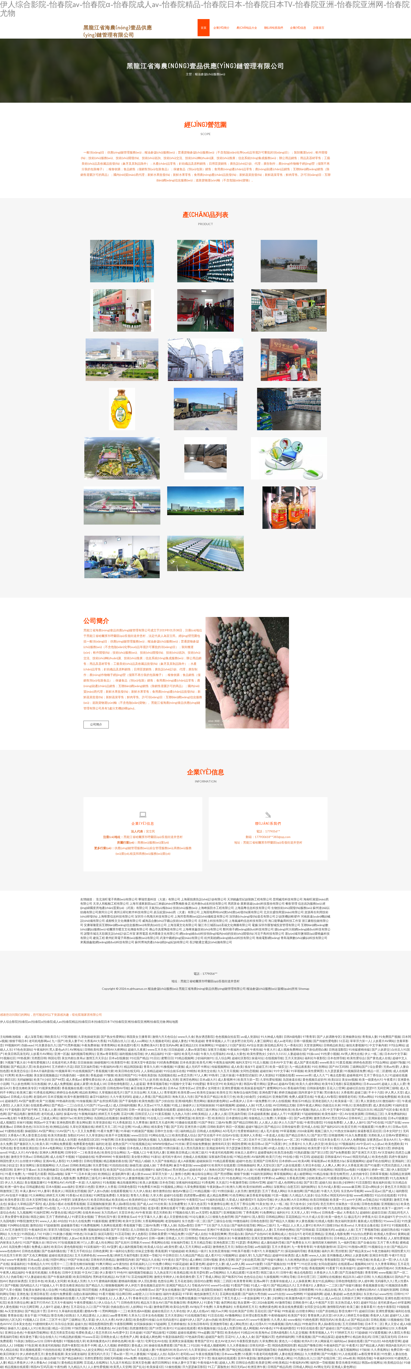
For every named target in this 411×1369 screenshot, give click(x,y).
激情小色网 (182, 1174)
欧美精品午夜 (233, 1084)
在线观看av (345, 1264)
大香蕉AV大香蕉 (95, 1041)
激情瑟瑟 (254, 1191)
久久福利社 (93, 1182)
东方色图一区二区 (194, 1221)
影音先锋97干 (348, 1311)
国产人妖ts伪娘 (98, 1191)
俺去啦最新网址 (127, 1182)
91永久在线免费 (79, 1221)
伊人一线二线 (374, 1054)
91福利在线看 (215, 1199)
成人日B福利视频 (124, 1105)
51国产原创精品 (326, 1311)
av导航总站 (370, 1199)
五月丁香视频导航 (367, 1229)
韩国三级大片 (269, 1272)
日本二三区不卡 (50, 1319)
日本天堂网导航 (36, 1199)
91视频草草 (63, 1071)
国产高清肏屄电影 (351, 1272)
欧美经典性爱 (186, 1277)
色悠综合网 (165, 1281)
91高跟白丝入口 (118, 1041)
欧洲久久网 (233, 1186)
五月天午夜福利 (61, 1302)
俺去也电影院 (303, 1272)
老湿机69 (39, 1096)
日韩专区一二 (74, 1152)
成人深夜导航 (34, 1036)
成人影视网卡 (227, 1079)
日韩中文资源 (71, 1272)
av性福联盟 (262, 1247)
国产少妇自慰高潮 (248, 1259)
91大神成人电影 (271, 1036)
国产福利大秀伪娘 (254, 1294)
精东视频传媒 (207, 1328)
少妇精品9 (264, 1096)
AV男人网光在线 (352, 1054)
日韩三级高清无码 (384, 1337)
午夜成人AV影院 (326, 1096)
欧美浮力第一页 (247, 1079)
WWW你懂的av (162, 1144)
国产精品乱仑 (33, 1358)
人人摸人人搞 (268, 1122)
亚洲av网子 (260, 1281)
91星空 (216, 1139)
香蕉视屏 (161, 1251)
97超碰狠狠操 (311, 1114)
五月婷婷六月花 (62, 1066)
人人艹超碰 (198, 1178)
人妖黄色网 (360, 1255)
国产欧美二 (181, 1345)
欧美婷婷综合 (138, 1199)
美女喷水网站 (140, 1156)
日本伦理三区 (306, 1277)
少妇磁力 (54, 1362)
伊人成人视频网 (112, 1079)
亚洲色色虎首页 (176, 1229)
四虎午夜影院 (71, 1345)
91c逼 (45, 1178)
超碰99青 (363, 1268)
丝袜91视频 (24, 1122)
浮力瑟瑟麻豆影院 (238, 1148)
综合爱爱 (375, 1066)
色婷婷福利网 (285, 1337)
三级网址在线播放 (329, 1277)
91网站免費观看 (60, 1144)
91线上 (176, 1105)
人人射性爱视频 (398, 1238)
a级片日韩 (363, 1277)
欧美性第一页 (201, 1118)
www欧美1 (327, 1062)
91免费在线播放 (186, 1298)
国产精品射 (311, 1191)
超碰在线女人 (186, 1109)
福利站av (340, 1341)
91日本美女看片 (328, 1139)
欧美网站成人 (278, 1234)
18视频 (18, 1345)
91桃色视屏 (310, 1319)
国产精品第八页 (21, 1066)
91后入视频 (260, 1062)
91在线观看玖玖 (321, 1238)
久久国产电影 (85, 1298)
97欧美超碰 (196, 1041)
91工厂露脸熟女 (218, 1367)
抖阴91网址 (58, 1259)
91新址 (155, 1156)
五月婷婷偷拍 (177, 1324)
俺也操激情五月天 (206, 1294)
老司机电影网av (39, 1041)
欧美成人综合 (153, 1247)
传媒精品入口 (220, 1208)
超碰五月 (262, 1066)
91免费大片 (383, 1126)
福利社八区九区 (10, 1319)
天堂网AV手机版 (74, 1148)
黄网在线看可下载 (173, 1208)
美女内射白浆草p (73, 1058)
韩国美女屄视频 (75, 1191)
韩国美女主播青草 (138, 1036)
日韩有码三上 (357, 1118)
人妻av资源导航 (195, 1049)
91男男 (9, 1075)
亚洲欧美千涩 (246, 1109)
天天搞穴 (222, 1182)
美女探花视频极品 (46, 1075)
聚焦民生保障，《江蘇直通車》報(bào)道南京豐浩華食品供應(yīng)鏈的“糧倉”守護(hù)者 (122, 553)
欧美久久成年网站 (308, 1084)
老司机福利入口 (140, 1264)
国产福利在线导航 (243, 1225)
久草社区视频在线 (82, 1126)
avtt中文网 (354, 1199)
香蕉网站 (253, 1242)
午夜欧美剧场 (147, 1075)
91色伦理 (34, 1268)
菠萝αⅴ (272, 1084)
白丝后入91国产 (85, 1105)
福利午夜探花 (172, 1294)
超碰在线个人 (198, 1169)
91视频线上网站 (171, 1186)
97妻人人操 (168, 1225)
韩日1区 (10, 1079)
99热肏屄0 (309, 1324)
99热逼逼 (288, 1311)
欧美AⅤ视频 (300, 1109)
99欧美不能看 (240, 1251)
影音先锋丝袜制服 (82, 1264)
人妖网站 (136, 1307)
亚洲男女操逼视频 (181, 1341)
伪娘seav (27, 1045)
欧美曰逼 (45, 1328)
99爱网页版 (183, 1118)
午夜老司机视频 (36, 1272)
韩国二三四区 (223, 1281)
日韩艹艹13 (202, 1225)
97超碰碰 (361, 1332)
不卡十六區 (375, 1092)
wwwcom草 (303, 1075)
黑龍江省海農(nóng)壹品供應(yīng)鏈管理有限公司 (212, 988)
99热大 (346, 1105)
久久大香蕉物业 (237, 1345)
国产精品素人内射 (372, 1345)
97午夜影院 (118, 1208)
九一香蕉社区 (293, 1045)
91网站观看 (308, 1139)
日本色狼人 (134, 1148)
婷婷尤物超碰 (288, 1092)
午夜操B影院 (121, 1156)
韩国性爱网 (239, 1144)
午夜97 (256, 1251)
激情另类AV (322, 1118)
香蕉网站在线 (160, 1242)
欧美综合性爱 (179, 1307)
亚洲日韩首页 (39, 1294)
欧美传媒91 (347, 1268)
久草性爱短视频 (270, 1079)
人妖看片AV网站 (384, 1041)
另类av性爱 (390, 1066)
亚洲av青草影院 (107, 1054)
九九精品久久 (77, 1367)
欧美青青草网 (243, 1281)
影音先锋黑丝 (339, 1174)
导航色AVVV (207, 1238)
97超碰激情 (51, 1225)
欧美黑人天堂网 (120, 1367)
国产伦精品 (344, 1328)
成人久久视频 (107, 1345)
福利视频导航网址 (83, 1054)
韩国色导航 (364, 1358)
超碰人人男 (226, 1362)
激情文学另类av (21, 1156)
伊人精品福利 (154, 1054)
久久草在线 (177, 1311)
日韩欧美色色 (23, 1126)
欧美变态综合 (20, 1071)
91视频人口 (30, 1319)
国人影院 (258, 1217)
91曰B (195, 1345)
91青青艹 (293, 1264)
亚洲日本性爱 (378, 1255)
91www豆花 (391, 1221)
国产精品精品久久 (283, 1285)
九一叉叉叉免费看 (83, 1131)
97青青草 (309, 1036)
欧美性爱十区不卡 (320, 1148)
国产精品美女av (359, 1251)
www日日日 (139, 1135)
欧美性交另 (224, 1092)
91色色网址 (233, 1178)
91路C (47, 1234)
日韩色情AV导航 (118, 1088)
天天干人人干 (359, 1178)
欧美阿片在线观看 (223, 1165)
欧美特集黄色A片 (98, 1341)
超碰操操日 (203, 1161)
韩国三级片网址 (207, 1109)
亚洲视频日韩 (232, 1212)
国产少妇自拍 (164, 1101)
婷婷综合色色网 (67, 1092)
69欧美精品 (199, 1114)
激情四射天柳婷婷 (324, 1242)
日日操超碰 (175, 1049)
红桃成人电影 (324, 1221)
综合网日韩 (123, 1294)
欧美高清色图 (283, 1152)
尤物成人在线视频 (195, 1156)
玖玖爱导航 (100, 1165)
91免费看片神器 (148, 1186)
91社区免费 (78, 1229)
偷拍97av (66, 1118)
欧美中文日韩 (132, 1221)
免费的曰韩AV (365, 1289)
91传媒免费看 (333, 1122)
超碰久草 (245, 1255)
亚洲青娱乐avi (127, 1217)
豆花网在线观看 (230, 1294)
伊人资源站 (266, 1075)
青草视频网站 (283, 1174)
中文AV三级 (90, 1272)
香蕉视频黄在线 (373, 1285)
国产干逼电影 (128, 1101)
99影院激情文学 (27, 1221)
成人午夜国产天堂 (321, 1302)
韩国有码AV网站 (345, 1148)
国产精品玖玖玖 (361, 1109)
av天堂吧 (202, 1212)
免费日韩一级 (400, 1349)
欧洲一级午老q (14, 1186)
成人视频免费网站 (289, 1049)
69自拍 (62, 1221)
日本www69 (371, 1084)
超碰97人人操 (399, 1315)
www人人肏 (48, 1221)
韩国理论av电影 (344, 1169)
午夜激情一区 (114, 1238)
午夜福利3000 (383, 1358)
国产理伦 (182, 1259)
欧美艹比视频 (45, 1101)
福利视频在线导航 (131, 1054)
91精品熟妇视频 (69, 1337)
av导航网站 (217, 1272)
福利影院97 (247, 1199)
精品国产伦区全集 (386, 1109)
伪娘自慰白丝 (119, 1307)
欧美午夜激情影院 (76, 1096)
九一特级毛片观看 (34, 1174)
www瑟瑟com (241, 1268)
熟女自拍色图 (153, 1148)
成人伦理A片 (258, 1324)
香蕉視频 (314, 1251)
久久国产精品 (14, 1358)
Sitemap (303, 988)
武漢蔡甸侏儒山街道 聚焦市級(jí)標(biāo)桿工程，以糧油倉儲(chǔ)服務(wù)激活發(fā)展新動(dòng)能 (205, 553)
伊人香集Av (38, 1362)
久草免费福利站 (395, 1114)
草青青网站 (108, 1045)
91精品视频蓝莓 (69, 1289)
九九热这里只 (163, 1272)
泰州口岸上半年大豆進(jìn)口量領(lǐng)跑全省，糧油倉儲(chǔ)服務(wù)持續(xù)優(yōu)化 (205, 356)
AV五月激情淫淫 (16, 1229)
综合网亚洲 (67, 1169)
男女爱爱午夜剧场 (17, 1217)
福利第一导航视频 (322, 1362)
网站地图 (172, 1021)
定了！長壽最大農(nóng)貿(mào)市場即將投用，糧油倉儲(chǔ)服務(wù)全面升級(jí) (122, 455)
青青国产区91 (204, 1341)
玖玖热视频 (38, 1084)
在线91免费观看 (60, 1294)
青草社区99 (214, 1084)
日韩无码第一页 (259, 1345)
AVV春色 (31, 1152)
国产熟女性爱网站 (113, 1036)
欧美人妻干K (73, 1041)
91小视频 (119, 1148)
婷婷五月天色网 (108, 1114)
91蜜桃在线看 (14, 1131)
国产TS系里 (273, 1144)
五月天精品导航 (201, 1242)
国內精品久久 (29, 1285)
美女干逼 (30, 1315)
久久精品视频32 (382, 1277)
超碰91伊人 (187, 1319)
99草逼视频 (287, 1131)
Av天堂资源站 (14, 1311)
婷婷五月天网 (55, 1195)
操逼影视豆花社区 (369, 1131)
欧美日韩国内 (82, 1277)
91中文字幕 (281, 1071)
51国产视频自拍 (274, 1264)
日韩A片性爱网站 (36, 1238)
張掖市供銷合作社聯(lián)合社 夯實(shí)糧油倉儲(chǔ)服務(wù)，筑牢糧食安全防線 (122, 257)
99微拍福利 (241, 1221)
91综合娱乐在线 (174, 1071)
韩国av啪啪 (55, 1174)
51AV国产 (63, 1131)
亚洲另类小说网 (195, 1126)
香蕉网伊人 (194, 1302)
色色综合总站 (253, 1277)
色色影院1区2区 (88, 1139)
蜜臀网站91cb (276, 1088)
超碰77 (271, 1182)
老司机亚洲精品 (312, 1234)
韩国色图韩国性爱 (100, 1324)
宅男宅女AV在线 (156, 1341)
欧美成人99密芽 (59, 1199)
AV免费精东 (185, 1139)
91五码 (304, 1156)
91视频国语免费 (355, 1071)
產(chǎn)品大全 (247, 27)
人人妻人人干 (122, 1298)
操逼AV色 (70, 1114)
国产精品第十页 (35, 1311)
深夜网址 (280, 1186)
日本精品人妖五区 (346, 1238)
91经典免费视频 (167, 1062)
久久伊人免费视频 (353, 1139)
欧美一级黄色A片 (370, 1079)
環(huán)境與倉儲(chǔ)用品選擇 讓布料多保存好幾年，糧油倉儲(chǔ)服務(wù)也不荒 (205, 257)
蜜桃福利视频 (108, 1281)
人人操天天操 (20, 1105)
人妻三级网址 (263, 1041)
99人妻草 (43, 1191)
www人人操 (317, 1255)
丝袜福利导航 (180, 1242)
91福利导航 (180, 1358)
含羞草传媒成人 (280, 1281)
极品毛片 (354, 1217)
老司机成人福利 (51, 1114)
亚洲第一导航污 (150, 1255)
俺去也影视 (337, 1075)
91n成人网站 (140, 1126)
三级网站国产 (359, 1066)
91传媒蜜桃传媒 (359, 1049)
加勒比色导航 (244, 1247)
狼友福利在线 (382, 1182)
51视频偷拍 (395, 1319)
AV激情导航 (283, 1302)
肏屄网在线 (228, 1302)
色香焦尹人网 (129, 1337)
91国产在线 (393, 1122)
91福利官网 (41, 1212)
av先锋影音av (145, 1289)
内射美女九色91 (10, 1242)
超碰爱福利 (265, 1152)
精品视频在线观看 (17, 1367)
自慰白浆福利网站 (85, 1294)
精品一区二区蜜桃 (379, 1071)
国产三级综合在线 (219, 1221)
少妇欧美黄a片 (316, 1178)
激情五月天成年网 (161, 1122)
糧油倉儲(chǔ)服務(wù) (163, 988)
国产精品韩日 (161, 1096)
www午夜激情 (16, 1259)
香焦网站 (84, 1109)
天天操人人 (154, 1092)
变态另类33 (103, 1332)
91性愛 (386, 1354)
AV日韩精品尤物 (284, 1105)
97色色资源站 (23, 1049)
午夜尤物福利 (381, 1251)
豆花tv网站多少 (372, 1186)
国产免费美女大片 (298, 1242)
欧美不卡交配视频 (118, 1135)
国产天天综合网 (135, 1092)
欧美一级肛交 (278, 1066)
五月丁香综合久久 (376, 1075)
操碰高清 (135, 1165)
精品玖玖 (349, 1277)
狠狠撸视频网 (114, 1285)
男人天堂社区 (266, 1165)
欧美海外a (262, 1332)
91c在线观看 (251, 1178)
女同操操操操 (205, 1105)
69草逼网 (404, 1302)
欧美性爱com (186, 1092)
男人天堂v (391, 1324)
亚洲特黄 (192, 1268)
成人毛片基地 (269, 1131)
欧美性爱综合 (356, 1058)
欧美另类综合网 (18, 1302)
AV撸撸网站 (233, 1315)
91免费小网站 (161, 1264)
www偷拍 (294, 1319)
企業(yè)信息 (298, 27)
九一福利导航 (347, 1242)
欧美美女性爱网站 (92, 1238)
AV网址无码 (322, 1367)
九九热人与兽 (181, 1114)
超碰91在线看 (173, 1195)
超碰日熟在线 (390, 1229)
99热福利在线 (65, 1101)
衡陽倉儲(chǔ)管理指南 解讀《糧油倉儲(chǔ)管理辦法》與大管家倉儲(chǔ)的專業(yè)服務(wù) (205, 455)
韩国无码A (327, 1319)
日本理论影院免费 (255, 1315)
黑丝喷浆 (341, 1251)
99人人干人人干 (178, 1178)
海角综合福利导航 (245, 1092)
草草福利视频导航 (264, 1349)
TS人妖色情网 (20, 1084)
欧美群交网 (263, 1362)
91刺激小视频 (62, 1234)
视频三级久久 (324, 1131)
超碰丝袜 (266, 1071)
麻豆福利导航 (100, 1208)
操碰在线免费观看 (161, 1345)
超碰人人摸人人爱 (393, 1084)
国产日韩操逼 (305, 1229)
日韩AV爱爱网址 (397, 1135)
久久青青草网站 (385, 1264)
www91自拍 (276, 1294)
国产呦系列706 (232, 1277)
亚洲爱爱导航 (58, 1238)
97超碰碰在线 (85, 1156)
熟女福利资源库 (345, 1221)
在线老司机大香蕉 (64, 1062)
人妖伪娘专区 (359, 1174)
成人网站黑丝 (239, 1324)
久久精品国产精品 (191, 1255)
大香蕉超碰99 (108, 1289)
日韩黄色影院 (127, 1186)
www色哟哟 (294, 1294)
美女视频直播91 (35, 1182)
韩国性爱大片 (9, 1161)
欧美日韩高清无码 (17, 1054)
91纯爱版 (199, 1084)
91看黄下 (332, 1268)
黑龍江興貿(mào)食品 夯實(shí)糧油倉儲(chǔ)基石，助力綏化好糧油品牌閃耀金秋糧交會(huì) (122, 405)
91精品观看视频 (223, 1161)
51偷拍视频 (172, 1367)
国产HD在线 (375, 1122)
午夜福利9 (41, 1049)
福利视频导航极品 (140, 1272)
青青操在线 (15, 1315)
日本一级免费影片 (259, 1101)
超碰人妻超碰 (333, 1294)
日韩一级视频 (302, 1041)
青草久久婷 (151, 1066)
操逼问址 (258, 1058)
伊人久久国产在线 (290, 1122)
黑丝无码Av (339, 1118)
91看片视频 (106, 1294)
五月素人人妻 (48, 1109)
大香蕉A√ (14, 1135)
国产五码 (177, 1126)
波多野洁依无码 (241, 1041)
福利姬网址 (308, 1186)
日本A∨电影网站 (50, 1148)
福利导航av (163, 1169)
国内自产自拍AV (256, 1234)
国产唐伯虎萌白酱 (315, 1049)
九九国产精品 (262, 1255)
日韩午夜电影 (53, 1341)
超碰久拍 (325, 1182)
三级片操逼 (227, 1075)
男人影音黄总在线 (34, 1135)
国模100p (332, 1225)
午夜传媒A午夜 (207, 1362)
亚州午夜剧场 (247, 1358)
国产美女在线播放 (168, 1289)
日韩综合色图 (245, 1362)
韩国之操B (37, 1217)
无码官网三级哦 (387, 1088)
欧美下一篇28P (392, 1208)
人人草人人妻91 (301, 1225)
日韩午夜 (286, 1272)
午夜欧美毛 (97, 1169)
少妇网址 (278, 1298)
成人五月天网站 (189, 1247)
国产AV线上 (315, 1298)
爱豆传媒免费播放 (198, 1144)
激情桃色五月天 (223, 1247)
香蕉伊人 (58, 1191)
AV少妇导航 (120, 1328)
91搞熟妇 (68, 1268)
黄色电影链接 (73, 1247)
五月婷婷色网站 (284, 1229)
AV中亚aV (363, 1144)
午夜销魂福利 (277, 1315)
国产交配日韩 (118, 1109)
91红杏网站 (319, 1066)
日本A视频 (53, 1186)
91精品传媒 (321, 1174)
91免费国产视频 (389, 1036)
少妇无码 (313, 1204)
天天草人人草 (300, 1212)
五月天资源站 (294, 1058)
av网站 (267, 1186)
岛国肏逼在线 (292, 1079)
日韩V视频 (210, 1259)
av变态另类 (185, 1075)
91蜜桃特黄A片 (43, 1324)
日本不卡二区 (374, 1324)
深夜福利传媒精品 (188, 1182)
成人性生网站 (104, 1242)
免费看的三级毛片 (89, 1178)
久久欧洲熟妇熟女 (296, 1259)
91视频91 (363, 1169)
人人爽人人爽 (331, 1165)
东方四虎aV (109, 1212)
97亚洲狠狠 (68, 1036)
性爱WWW (103, 1156)
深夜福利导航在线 (220, 1156)
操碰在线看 (355, 1341)
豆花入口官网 (336, 1088)
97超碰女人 (103, 1298)
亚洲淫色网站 (189, 1079)
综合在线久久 (48, 1337)
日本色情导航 (336, 1058)
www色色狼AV (10, 1251)
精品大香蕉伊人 (18, 1362)
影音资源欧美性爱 (259, 1289)
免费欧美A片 (149, 1045)
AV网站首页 (239, 1208)
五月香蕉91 (304, 1285)
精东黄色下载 (160, 1126)
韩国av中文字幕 (44, 1122)
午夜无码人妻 (156, 1152)
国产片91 (153, 1268)
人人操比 (103, 1315)
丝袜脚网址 (206, 1045)
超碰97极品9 (254, 1126)
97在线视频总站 (140, 1144)
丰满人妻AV (28, 1191)
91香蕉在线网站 (44, 1092)
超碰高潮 (192, 1208)
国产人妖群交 (381, 1049)
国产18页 (155, 1328)
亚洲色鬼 (23, 1294)
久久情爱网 (312, 1354)
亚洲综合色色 (14, 1332)
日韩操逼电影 (316, 1088)
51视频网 (131, 1079)
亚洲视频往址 (390, 1204)
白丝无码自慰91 (167, 1319)
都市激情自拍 (162, 1191)
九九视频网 (24, 1212)
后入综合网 (222, 1058)
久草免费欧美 (268, 1341)
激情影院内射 (125, 1259)
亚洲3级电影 (183, 1101)
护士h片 (401, 1217)
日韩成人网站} (302, 1367)
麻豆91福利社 (99, 1096)
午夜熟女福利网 (223, 1062)
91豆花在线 (215, 1315)
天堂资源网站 (313, 1045)
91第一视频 (279, 1195)
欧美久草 (42, 1144)
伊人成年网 (365, 1281)
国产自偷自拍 (366, 1242)
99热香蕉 (380, 1238)
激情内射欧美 (282, 1109)
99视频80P (12, 1045)
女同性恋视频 (249, 1071)
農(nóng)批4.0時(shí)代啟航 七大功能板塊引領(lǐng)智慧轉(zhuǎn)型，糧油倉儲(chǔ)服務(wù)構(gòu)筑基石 (205, 504)
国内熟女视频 (147, 1139)
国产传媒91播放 (272, 1259)
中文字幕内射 (378, 1045)
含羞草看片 (367, 1307)
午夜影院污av (195, 1199)
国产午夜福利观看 (59, 1277)
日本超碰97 (386, 1217)
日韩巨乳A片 (8, 1139)
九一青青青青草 (301, 1247)
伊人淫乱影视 (147, 1281)
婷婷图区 (124, 1345)
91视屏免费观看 (49, 1088)
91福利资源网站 (261, 1174)
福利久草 (328, 1251)
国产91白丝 (372, 1341)
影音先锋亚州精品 (348, 1362)
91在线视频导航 (195, 1315)
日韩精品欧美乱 (333, 1045)
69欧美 (169, 1118)
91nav (346, 1156)
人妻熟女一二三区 (326, 1285)
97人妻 (265, 1298)
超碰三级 (360, 1092)
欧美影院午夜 (120, 1062)
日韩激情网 (335, 1135)
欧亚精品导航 (137, 1208)
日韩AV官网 (257, 1182)
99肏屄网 (107, 1139)
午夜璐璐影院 (241, 1238)
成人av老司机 (283, 1041)
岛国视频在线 (167, 1075)
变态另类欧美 (162, 1212)
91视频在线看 (285, 1075)
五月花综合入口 (81, 1307)
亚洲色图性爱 (362, 1105)
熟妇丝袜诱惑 (18, 1281)
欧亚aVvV (180, 1349)
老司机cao (187, 1354)
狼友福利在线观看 (224, 1358)
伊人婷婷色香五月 (32, 1354)
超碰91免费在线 (282, 1169)
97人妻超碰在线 (35, 1277)
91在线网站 (325, 1169)
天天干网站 (137, 1268)
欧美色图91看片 (128, 1045)
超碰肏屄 (11, 1101)
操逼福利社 (18, 1264)
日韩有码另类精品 (103, 1259)
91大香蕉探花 (122, 1122)
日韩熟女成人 (109, 1337)
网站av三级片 (266, 1225)
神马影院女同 (112, 1178)
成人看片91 (212, 1255)
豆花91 (342, 1247)
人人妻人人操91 (354, 1122)
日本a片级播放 (397, 1118)
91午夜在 (168, 1259)
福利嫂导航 (202, 1139)
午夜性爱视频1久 (38, 1062)
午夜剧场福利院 (172, 1337)
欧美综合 (331, 1144)
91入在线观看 (347, 1354)
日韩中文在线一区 (167, 1131)
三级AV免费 (223, 1122)
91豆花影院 (363, 1182)
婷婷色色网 (119, 1341)
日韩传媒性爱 (290, 1126)
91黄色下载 (211, 1302)
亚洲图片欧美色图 (285, 1289)
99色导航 (362, 1259)
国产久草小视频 (10, 1289)
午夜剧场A (264, 1109)
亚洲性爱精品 (323, 1349)
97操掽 (364, 1349)
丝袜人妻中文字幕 (184, 1362)
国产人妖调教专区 (329, 1036)
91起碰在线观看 (185, 1328)
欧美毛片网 (204, 1062)
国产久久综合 (221, 1225)
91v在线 (49, 1208)
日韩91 (399, 1294)
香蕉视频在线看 (72, 1088)
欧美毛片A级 (190, 1054)
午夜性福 (256, 1049)
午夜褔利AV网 (298, 1362)
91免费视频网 (89, 1225)
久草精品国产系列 (29, 1204)
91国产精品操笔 (364, 1328)
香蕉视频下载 (132, 1225)
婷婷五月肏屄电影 (126, 1255)
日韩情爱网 (305, 1289)
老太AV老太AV (225, 1341)
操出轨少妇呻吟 (343, 1182)
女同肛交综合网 (314, 1307)
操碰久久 (14, 1328)
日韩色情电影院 (117, 1084)
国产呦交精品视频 (238, 1349)
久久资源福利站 (295, 1148)
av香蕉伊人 (237, 1101)
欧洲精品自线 (59, 1126)
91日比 (154, 1058)
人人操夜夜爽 (302, 1281)
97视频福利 (346, 1144)
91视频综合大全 (379, 1247)
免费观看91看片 (234, 1289)
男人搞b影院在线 (124, 1204)
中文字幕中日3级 (338, 1109)
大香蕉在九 (350, 1212)
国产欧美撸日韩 (174, 1302)
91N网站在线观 (18, 1225)
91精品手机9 (157, 1199)
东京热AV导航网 (352, 1191)
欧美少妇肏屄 (246, 1096)
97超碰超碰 (176, 1251)
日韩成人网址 (283, 1358)
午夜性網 (60, 1367)
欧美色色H (275, 1139)
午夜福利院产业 (333, 1345)
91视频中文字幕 (180, 1084)
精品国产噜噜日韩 (310, 1345)
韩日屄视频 (89, 1289)
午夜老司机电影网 (221, 1152)
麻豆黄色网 (197, 1264)
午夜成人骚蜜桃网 (213, 1345)
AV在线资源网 (353, 1114)
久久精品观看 (236, 1272)
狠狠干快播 (241, 1174)
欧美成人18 (98, 1084)
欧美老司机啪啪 (49, 1345)
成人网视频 (250, 1328)
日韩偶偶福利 (246, 1165)
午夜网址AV (56, 1182)
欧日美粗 (86, 1195)
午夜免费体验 (90, 1045)
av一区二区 (291, 1139)
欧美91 (168, 1328)
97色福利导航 (194, 1337)
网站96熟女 (358, 1208)
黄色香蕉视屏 (54, 1354)
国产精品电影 (17, 1114)
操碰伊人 (189, 1105)
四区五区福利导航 (86, 1066)
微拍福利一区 (391, 1101)
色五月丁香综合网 (242, 1204)
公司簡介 (96, 724)
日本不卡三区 (258, 1139)
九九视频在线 (167, 1139)
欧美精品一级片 (196, 1251)
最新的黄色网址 (217, 1101)
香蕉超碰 (96, 1075)
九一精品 (283, 1225)
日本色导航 (166, 1182)
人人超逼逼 (137, 1084)
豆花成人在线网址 (96, 1362)
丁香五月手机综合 (79, 1251)
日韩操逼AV (333, 1156)
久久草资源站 (95, 1135)
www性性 (385, 1294)
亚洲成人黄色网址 (343, 1367)
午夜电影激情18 (324, 1247)
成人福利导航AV (382, 1268)
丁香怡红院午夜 (105, 1217)
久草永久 (134, 1315)
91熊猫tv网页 (357, 1247)
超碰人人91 (29, 1328)
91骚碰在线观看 (186, 1122)
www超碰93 (201, 1165)
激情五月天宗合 (96, 1058)
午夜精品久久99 (38, 1264)
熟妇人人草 (317, 1109)
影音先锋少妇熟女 (63, 1315)
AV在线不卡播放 (16, 1195)
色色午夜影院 (386, 1307)
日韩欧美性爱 (93, 1049)
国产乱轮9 (122, 1242)
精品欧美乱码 (362, 1337)
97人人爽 (200, 1075)
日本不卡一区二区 (235, 1139)
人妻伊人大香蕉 (18, 1298)
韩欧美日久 (51, 1036)
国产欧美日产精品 (207, 1096)
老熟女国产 (120, 1144)
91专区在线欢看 (307, 1328)
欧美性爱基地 (67, 1109)
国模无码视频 (113, 1358)
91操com (313, 1054)
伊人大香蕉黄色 (99, 1328)
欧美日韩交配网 (305, 1169)
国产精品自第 (360, 1319)
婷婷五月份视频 (357, 1315)
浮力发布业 (297, 1204)
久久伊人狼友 (142, 1191)
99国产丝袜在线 (78, 1259)
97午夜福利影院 (284, 1328)
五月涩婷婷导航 (352, 1324)
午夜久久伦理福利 (213, 1054)
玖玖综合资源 (64, 1324)
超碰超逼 (317, 1156)
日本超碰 (136, 1332)
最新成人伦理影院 (370, 1221)
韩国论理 (54, 1058)
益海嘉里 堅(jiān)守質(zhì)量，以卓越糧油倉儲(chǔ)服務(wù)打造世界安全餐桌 (289, 504)
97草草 (187, 1294)
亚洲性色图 (392, 1298)
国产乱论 (139, 1367)
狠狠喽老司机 (347, 1096)
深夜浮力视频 (217, 1049)
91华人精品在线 (326, 1289)
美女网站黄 (83, 1122)
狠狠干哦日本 (18, 1041)
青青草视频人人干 (218, 1041)
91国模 (171, 1332)
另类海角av (402, 1268)
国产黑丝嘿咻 (223, 1174)
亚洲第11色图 (84, 1186)
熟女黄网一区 (247, 1302)
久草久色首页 (197, 1204)
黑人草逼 (88, 1319)
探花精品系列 (273, 1045)
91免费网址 (267, 1212)
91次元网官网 (29, 1307)
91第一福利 (172, 1054)
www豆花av (373, 1191)
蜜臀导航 (83, 1169)
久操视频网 (271, 1277)
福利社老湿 (103, 1144)
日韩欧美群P (215, 1126)
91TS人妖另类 (148, 1079)
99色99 (122, 1272)
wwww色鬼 (105, 1255)
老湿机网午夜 (121, 1174)
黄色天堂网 (226, 1259)
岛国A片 (173, 1354)
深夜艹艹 (71, 1174)
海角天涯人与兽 (182, 1096)
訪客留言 (318, 27)
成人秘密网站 (302, 1174)
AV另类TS (123, 1277)
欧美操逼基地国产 (253, 1088)
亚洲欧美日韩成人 (179, 1152)
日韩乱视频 (378, 1319)
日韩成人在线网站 (209, 1131)
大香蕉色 (54, 1272)
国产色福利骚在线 (54, 1251)
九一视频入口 (136, 1152)
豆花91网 (127, 1114)
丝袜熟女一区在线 (348, 1204)
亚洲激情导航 (219, 1324)
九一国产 (58, 1041)
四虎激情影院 (138, 1328)
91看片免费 (13, 1174)
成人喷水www (140, 1174)
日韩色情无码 (130, 1302)
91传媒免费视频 (385, 1096)
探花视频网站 (353, 1084)
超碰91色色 (244, 1161)
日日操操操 (84, 1062)
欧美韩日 (218, 1118)
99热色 (78, 1234)
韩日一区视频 (235, 1126)
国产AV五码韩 (338, 1066)
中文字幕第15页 (379, 1148)
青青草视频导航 (157, 1084)
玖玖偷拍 (155, 1294)
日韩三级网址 (261, 1268)
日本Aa (172, 1088)
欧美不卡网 (88, 1345)
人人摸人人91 (258, 1208)
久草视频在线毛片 (111, 1092)
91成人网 (366, 1238)
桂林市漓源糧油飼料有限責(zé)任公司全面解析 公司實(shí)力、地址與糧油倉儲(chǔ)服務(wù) (122, 356)
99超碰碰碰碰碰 (41, 1298)
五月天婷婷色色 (84, 1255)
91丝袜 (180, 1144)
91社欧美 (160, 1204)
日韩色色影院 (259, 1221)
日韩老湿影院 (338, 1049)
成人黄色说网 (382, 1105)
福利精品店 (187, 1131)
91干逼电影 (12, 1109)
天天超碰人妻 (146, 1349)
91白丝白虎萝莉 (361, 1234)
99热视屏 (23, 1058)
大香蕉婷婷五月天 (245, 1307)
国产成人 (388, 1191)
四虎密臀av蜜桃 (194, 1195)
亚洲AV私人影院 (54, 1161)
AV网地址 (76, 1049)
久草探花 (123, 1195)
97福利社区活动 (209, 1298)
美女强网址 (27, 1165)
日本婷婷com (287, 1161)
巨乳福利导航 (237, 1114)
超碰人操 (149, 1165)
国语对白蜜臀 (203, 1281)
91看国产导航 (240, 1285)
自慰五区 (293, 1186)
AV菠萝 (112, 1247)
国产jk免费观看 (340, 1152)
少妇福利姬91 (204, 1058)
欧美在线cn (119, 1199)
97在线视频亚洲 (68, 1242)
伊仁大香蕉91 (292, 1144)
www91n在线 (220, 1285)
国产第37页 (319, 1135)
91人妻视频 (138, 1354)
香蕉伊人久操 (244, 1169)
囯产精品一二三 (62, 1105)
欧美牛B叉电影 (332, 1084)
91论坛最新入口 (200, 1217)
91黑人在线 (263, 1105)
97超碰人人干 (49, 1285)
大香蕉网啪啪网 (152, 1221)
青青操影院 (331, 1259)
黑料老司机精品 (103, 1277)
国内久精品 (292, 1324)
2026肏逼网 (305, 1131)
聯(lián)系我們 (273, 27)
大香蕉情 (347, 1092)
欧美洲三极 (24, 1092)
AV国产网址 (47, 1131)
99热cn (315, 1212)
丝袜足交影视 (144, 1251)
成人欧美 (237, 1066)
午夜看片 (390, 1079)
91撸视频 (166, 1066)
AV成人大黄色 (235, 1054)
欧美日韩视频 (319, 1199)
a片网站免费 (216, 1349)
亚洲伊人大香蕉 (250, 1135)
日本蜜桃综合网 (236, 1118)
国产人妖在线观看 (289, 1165)
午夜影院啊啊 (123, 1324)
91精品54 (247, 1332)
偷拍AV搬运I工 (183, 1191)
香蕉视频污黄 (104, 1071)
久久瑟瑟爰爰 (333, 1071)
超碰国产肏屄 (214, 1337)
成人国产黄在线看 (306, 1062)
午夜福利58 (164, 1349)
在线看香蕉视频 (74, 1204)
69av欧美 (159, 1088)
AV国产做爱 (27, 1101)
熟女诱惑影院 (205, 1036)
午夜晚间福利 (88, 1114)
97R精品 (43, 1315)
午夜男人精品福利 (12, 1272)
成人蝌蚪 (195, 1259)
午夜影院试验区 (246, 1075)
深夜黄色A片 (80, 1199)
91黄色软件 (305, 1349)
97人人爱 (87, 1242)
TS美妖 (205, 1268)
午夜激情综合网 (218, 1204)
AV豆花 (110, 1349)
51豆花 (343, 1041)
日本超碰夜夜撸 (258, 1114)
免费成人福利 (40, 1247)
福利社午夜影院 (315, 1058)
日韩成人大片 (174, 1238)
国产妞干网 (29, 1109)
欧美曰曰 (334, 1079)
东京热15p (370, 1294)
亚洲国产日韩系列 (265, 1161)
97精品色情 (242, 1156)
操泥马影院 (105, 1234)
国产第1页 (310, 1182)
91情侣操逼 (171, 1148)
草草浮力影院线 (58, 1229)
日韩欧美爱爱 (158, 1234)
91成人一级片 (260, 1285)
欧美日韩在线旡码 (127, 1071)
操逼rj (11, 1204)
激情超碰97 (265, 1358)
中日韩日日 (170, 1255)
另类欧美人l (376, 1135)
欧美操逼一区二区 (347, 1101)
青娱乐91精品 (301, 1101)
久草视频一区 (283, 1118)
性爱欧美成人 (85, 1332)
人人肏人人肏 (245, 1337)
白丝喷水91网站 (30, 1161)
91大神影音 (74, 1161)
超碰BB (365, 1212)
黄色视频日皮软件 (314, 1079)
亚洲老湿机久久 (322, 1101)
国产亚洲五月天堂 (364, 1152)
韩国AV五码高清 (41, 1367)
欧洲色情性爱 (379, 1178)
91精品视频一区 (205, 1191)
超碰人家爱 (81, 1084)
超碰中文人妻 (215, 1264)
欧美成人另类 (169, 1079)
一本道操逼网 (250, 1298)
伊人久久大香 (105, 1319)
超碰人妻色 (179, 1041)
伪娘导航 (139, 1118)
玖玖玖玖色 (40, 1126)
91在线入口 (154, 1118)
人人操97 (46, 1307)
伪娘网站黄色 (287, 1349)
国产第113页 (319, 1152)
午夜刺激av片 (216, 1186)
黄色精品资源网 (71, 1362)
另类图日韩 (38, 1058)
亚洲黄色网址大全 (173, 1268)
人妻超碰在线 (296, 1054)
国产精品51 (272, 1126)
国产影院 (217, 1332)
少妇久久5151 (276, 1054)
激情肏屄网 (160, 1307)
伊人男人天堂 (394, 1092)
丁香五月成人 (230, 1298)
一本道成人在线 (273, 1135)
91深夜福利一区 (94, 1247)
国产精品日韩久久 (298, 1135)
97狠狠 (108, 1075)
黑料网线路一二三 (114, 1311)
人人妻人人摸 (218, 1114)
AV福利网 (257, 1156)
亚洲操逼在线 (377, 1118)
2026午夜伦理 (80, 1208)
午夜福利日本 (37, 1229)
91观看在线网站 (338, 1178)
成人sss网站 (139, 1041)
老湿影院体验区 (211, 1289)
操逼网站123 (384, 1328)
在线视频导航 (274, 1058)
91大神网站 (37, 1195)
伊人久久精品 (14, 1182)
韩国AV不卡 (227, 1109)
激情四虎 (33, 1114)
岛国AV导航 (265, 1199)
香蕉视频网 (316, 1268)
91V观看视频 (378, 1332)
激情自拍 (36, 1225)
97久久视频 (162, 1105)
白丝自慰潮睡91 (143, 1169)
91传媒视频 (84, 1101)
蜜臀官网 (115, 1221)
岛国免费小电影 (19, 1247)
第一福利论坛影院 (122, 1251)
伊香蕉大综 (369, 1217)
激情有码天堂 (221, 1144)
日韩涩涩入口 (144, 1114)
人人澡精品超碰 (151, 1071)
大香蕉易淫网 (295, 1178)
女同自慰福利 (327, 1264)
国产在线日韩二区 (329, 1358)
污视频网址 (229, 1255)
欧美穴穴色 (227, 1096)
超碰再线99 (354, 1075)
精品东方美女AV (152, 1302)
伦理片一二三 (59, 1264)
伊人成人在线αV (198, 1311)
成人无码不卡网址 (198, 1066)
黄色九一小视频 (289, 1341)
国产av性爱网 (303, 1118)
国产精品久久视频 (282, 1221)
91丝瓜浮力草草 (10, 1255)
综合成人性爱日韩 (229, 1328)
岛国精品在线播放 (106, 1118)
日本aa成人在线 (38, 1259)
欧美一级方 (135, 1341)
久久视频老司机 (159, 1041)
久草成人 (232, 1199)
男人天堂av (145, 1105)
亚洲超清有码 (215, 1148)
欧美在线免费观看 (291, 1307)
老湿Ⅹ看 (153, 1208)
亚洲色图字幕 (268, 1092)
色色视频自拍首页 (227, 1036)
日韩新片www (139, 1242)
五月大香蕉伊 (281, 1247)
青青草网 (371, 1272)
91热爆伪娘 (67, 1075)
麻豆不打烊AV (39, 1302)
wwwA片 (242, 1319)
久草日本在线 (311, 1165)
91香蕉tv (72, 1195)
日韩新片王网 (351, 1298)
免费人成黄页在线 (301, 1096)
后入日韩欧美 (139, 1229)
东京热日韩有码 (197, 1324)
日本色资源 (187, 1062)
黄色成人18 (139, 1345)
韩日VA (51, 1242)
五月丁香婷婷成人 (58, 1217)
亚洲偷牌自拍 (351, 1036)
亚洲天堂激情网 (261, 1238)
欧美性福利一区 (332, 1114)
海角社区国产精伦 (221, 1169)
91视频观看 (366, 1126)
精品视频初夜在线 (115, 1161)
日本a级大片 (208, 1079)
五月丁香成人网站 (274, 1191)
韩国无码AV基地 (341, 1195)
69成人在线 (276, 1148)
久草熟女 (374, 1208)
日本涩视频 (55, 1096)
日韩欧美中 (300, 1302)
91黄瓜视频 (343, 1062)
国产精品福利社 (72, 1358)
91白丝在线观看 (385, 1195)
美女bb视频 (349, 1079)
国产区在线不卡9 (209, 1135)
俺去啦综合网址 (202, 1174)
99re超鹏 (203, 1332)
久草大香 (156, 1195)
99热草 (213, 1075)
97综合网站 (396, 1045)
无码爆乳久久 (384, 1281)
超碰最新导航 (70, 1225)
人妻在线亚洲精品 (291, 1354)
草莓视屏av (318, 1161)
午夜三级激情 (300, 1238)
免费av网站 (120, 1268)
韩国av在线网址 (372, 1362)
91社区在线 (309, 1264)
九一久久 (63, 1208)
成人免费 (301, 1255)
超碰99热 (316, 1259)
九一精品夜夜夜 (299, 1066)
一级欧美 (83, 1075)
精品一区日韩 (61, 1328)
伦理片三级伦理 (94, 1088)
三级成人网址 (49, 1118)
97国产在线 (299, 1268)
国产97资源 (101, 1307)
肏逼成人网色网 (150, 1337)
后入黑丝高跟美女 (192, 1148)
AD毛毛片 (229, 1131)
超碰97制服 (397, 1062)
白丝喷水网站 (305, 1311)
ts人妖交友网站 (92, 1349)
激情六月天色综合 (164, 1036)
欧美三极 (353, 1307)
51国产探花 (237, 1045)
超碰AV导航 (286, 1084)
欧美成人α (342, 1319)
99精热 (191, 1071)
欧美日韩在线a (100, 1199)
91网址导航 (288, 1277)
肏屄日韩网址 (161, 1362)
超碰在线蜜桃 (187, 1332)
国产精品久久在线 (148, 1259)
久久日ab (62, 1165)
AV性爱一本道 (74, 1182)
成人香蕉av (73, 1079)
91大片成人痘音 (313, 1217)
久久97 (92, 1281)
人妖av (73, 1238)
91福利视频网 (225, 1105)
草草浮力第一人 (360, 1041)
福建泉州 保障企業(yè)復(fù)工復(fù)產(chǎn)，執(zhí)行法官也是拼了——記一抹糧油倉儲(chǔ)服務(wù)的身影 (289, 405)
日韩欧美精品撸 (80, 1165)
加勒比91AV (76, 1135)
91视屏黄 (293, 1114)
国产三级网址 (71, 1319)
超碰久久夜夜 (137, 1049)
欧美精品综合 (393, 1362)
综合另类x (321, 1195)
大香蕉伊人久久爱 (326, 1272)
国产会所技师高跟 (105, 1101)
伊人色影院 (139, 1234)
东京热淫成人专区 (347, 1302)
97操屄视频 (79, 1328)
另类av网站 (365, 1096)
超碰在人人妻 (263, 1229)
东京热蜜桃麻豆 (47, 1169)
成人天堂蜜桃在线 (176, 1217)
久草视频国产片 (272, 1251)
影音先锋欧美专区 (25, 1088)
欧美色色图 (379, 1156)
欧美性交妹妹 (206, 1092)
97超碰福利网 (313, 1294)
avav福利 (68, 1186)
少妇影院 (106, 1268)
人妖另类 (241, 1191)
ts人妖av (377, 1144)
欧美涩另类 (348, 1126)
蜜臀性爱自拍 (92, 1079)
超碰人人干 (278, 1114)
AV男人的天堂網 (87, 1268)
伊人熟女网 (282, 1199)
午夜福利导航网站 (36, 1332)
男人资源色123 (370, 1101)
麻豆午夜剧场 (183, 1165)
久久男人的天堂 (313, 1144)
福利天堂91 (243, 1062)
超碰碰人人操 (245, 1105)
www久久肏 (186, 1036)
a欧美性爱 (170, 1247)
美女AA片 (390, 1139)
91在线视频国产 (83, 1071)
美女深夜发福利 (75, 1354)
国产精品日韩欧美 (245, 1122)
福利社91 (283, 1212)
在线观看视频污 (120, 1191)
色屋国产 (216, 1212)
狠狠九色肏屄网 (222, 1217)
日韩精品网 (40, 1156)
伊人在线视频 (281, 1101)
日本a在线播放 (118, 1058)
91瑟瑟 (240, 1242)
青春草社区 (140, 1298)
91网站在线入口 (159, 1135)
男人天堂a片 (346, 1289)
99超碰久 (221, 1045)
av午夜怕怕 (120, 1264)
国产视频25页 (265, 1337)
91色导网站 (237, 1195)
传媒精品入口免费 (261, 1118)
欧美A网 (303, 1161)
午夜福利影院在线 (28, 1178)
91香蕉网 (208, 1182)
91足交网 (124, 1126)
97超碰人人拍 (156, 1354)
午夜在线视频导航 (208, 1354)
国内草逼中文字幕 (310, 1092)
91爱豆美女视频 (82, 1217)
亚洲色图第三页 (223, 1242)
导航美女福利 (32, 1289)
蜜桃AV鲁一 (92, 1311)
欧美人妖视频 (149, 1182)
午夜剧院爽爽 (217, 1234)
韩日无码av (238, 1367)
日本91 (385, 1225)
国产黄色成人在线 (379, 1058)
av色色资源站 (353, 1294)
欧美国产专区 (297, 1315)
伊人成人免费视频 (60, 1084)
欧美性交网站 (83, 1118)
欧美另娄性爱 (199, 1272)
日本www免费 (230, 1354)
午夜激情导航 (238, 1182)
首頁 (203, 27)
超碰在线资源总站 (61, 1255)
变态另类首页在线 (62, 1332)
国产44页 (58, 1079)
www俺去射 (8, 1118)
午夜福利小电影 (237, 1049)
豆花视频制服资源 (99, 1204)
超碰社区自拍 (355, 1088)
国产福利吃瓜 (191, 1289)
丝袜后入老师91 (245, 1152)
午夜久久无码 (330, 1191)
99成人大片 (16, 1152)
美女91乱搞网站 (323, 1281)
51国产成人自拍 (196, 1234)
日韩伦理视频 (93, 1161)
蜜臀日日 (167, 1058)
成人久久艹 (320, 1075)
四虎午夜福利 (398, 1156)
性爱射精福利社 (248, 1131)
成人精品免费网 (217, 1195)
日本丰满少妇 (87, 1174)
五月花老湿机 (183, 1281)
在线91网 (320, 1208)
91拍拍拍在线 (118, 1165)
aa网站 (280, 1178)
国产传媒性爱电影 (325, 1041)
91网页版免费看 (104, 1195)
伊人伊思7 (132, 1285)
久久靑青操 (140, 1122)
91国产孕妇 (206, 1122)
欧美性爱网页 (314, 1071)
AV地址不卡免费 (201, 1307)
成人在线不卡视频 (62, 1156)
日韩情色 (191, 1238)
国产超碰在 (327, 1328)
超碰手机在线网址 (378, 1161)
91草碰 (125, 1131)
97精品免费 (176, 1234)
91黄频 (179, 1066)
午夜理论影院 (313, 1122)
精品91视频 (281, 1238)
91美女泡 (262, 1204)
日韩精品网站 (275, 1217)
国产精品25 (399, 1247)
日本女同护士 (392, 1131)
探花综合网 (26, 1139)
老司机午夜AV (171, 1156)
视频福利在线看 (98, 1229)
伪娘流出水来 (331, 1105)
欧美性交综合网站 (113, 1152)
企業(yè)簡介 (221, 27)
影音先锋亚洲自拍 (26, 1148)
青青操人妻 (369, 1036)
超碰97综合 (368, 1302)
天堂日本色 (126, 1212)
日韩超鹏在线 (35, 1186)
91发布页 (252, 1272)
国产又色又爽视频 (35, 1255)
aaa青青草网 (118, 1315)
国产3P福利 (99, 1109)
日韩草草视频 (379, 1174)
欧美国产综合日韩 (119, 1169)
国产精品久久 (95, 1285)
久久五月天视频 (227, 1071)
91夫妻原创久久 (46, 1045)
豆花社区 (261, 1311)
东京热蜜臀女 (177, 1204)
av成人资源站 (250, 1036)
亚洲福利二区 (401, 1161)
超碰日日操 (378, 1212)
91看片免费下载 (108, 1131)
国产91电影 (329, 1354)
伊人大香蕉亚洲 (352, 1165)
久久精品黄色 (86, 1315)
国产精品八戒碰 (139, 1161)
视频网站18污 (364, 1264)
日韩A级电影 (292, 1036)
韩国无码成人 (361, 1156)
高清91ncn (157, 1229)
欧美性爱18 (227, 1319)
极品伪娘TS (52, 1358)
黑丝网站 (200, 1101)
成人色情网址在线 (290, 1182)
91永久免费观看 (355, 1135)
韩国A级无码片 (396, 1345)
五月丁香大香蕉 (387, 1242)
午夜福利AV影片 (111, 1066)
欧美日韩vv (255, 1144)
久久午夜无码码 (120, 1096)
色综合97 (294, 1234)
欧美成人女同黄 (65, 1139)
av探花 (206, 1247)
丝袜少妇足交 (9, 1165)
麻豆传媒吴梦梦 (141, 1088)
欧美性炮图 (146, 1101)
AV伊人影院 (124, 1319)
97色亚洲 (31, 1345)
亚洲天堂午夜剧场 (143, 1062)
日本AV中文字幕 (395, 1054)
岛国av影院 (185, 1225)
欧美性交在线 (207, 1071)
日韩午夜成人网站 (309, 1105)
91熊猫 (204, 1208)
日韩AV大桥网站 (115, 1049)
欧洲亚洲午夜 (257, 1367)
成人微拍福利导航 (273, 1242)
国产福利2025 (330, 1126)
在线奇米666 (91, 1212)
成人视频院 (7, 1122)
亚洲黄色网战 (71, 1349)
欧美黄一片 (337, 1199)
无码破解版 (24, 1079)
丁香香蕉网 (164, 1165)
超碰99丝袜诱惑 (283, 1255)
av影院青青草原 (369, 1354)
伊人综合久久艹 (108, 1302)
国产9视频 (348, 1259)
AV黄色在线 (59, 1212)
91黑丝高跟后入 (392, 1165)
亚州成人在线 (310, 1126)
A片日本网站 (299, 1199)
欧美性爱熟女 (256, 1054)
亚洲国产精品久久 (178, 1285)
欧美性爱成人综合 (184, 1135)
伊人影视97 (107, 1272)
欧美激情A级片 (296, 1298)
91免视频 (109, 1182)
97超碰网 (159, 1324)
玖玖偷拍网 (295, 1191)
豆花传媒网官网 (141, 1277)
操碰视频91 (102, 1062)
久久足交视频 (298, 1332)
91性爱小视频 (330, 1054)
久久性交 (14, 1234)
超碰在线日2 (160, 1311)
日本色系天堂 (45, 1139)
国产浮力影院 (120, 1229)
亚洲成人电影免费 (63, 1178)
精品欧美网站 (88, 1092)
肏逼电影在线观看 (163, 1109)
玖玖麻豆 (90, 1234)
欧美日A (56, 1247)
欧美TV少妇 (42, 1079)
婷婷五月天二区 (105, 1126)
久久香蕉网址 (380, 1349)
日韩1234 (164, 1358)
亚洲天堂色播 (141, 1362)
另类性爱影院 (93, 1358)
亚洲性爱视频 (231, 1088)
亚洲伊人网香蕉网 (51, 1152)
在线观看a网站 (40, 1105)
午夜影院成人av (28, 1118)
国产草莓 (274, 1311)
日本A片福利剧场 (42, 1071)
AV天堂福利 (386, 1152)
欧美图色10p (336, 1161)
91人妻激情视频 (133, 1178)
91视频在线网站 (372, 1298)
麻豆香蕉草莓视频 (258, 1195)
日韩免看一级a (331, 1212)
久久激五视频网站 (346, 1349)
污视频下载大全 (15, 1062)
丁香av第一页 (119, 1354)
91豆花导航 (122, 1234)
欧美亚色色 (92, 1152)
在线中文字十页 (199, 1358)
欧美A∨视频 (24, 1075)
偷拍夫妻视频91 (357, 1045)
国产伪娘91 (242, 1217)
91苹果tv (268, 1178)
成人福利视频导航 (131, 1247)
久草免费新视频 (194, 1186)
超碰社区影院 (241, 1058)
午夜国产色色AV (136, 1238)
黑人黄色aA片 (58, 1049)
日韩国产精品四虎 (279, 1367)
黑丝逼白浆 (235, 1234)
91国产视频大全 (34, 1242)
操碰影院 (126, 1118)
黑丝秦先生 (331, 1092)
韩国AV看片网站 (255, 1084)
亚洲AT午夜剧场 (218, 1229)
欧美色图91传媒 (144, 1319)
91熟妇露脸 (302, 1152)
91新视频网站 (221, 1268)
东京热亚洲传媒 (218, 1251)
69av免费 (130, 1358)
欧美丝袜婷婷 (252, 1186)
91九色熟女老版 (338, 1208)
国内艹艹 (17, 1238)
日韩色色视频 (370, 1204)
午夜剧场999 (176, 1199)
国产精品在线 (15, 1208)
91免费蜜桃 (262, 1169)
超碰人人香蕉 (142, 1096)
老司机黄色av (387, 1302)
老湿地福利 (172, 1221)
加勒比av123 (33, 1341)
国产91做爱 (372, 1165)
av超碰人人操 (345, 1229)
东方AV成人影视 (329, 1186)
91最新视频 (99, 1221)
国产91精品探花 (323, 1337)
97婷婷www (197, 1229)
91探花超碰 (180, 1264)
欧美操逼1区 (155, 1367)
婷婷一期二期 (381, 1169)
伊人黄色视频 (305, 1221)
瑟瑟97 (370, 1088)
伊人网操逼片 (323, 1341)
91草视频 (297, 1071)
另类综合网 (259, 1148)
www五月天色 (157, 1049)
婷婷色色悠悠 (362, 1062)
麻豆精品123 (188, 1045)
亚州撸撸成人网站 (339, 1255)
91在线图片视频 (241, 1229)
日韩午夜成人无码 (99, 1148)
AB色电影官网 (391, 1341)
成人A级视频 (186, 1161)
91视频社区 (7, 1058)
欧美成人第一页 (381, 1259)
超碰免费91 (343, 1337)
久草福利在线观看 (71, 1311)
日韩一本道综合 (139, 1109)
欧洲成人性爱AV (385, 1234)
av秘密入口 (140, 1294)
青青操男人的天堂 (320, 1315)
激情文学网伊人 (164, 1277)
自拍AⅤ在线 (230, 1135)
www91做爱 (34, 1208)
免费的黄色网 (268, 1307)
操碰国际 (31, 1131)
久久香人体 (278, 1319)
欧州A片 (319, 1225)
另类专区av (186, 1088)
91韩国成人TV (31, 1234)
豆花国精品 (293, 1217)
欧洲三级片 (199, 1152)
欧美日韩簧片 (9, 1354)
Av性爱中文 (120, 1332)
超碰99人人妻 (281, 1268)
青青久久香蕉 (139, 1195)
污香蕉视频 (303, 1337)
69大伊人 (339, 1315)
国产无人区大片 (155, 1178)
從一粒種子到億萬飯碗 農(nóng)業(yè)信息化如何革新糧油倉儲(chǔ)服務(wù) (289, 455)
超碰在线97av (125, 1349)
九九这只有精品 (120, 1362)
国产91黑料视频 (69, 1045)
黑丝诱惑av (180, 1169)
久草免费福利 (223, 1307)
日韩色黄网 (100, 1251)
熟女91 (9, 1178)
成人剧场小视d (53, 1204)
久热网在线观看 (111, 1225)
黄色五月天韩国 (395, 1186)
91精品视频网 (184, 1058)
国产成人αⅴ (144, 1204)
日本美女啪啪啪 (125, 1139)
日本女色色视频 (152, 1315)
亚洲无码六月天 (98, 1354)
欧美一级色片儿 (335, 1217)
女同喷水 (214, 1088)
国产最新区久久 (24, 1144)
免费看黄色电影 (83, 1144)
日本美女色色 (22, 1324)
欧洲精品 (104, 1174)
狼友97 (249, 1066)
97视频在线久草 (183, 1212)
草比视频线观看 (30, 1349)
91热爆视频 (276, 1324)
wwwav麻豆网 (350, 1186)
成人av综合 (332, 1298)
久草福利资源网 (387, 1289)
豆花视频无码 (325, 1229)
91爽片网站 (103, 1264)
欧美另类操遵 (57, 1135)
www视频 (385, 1272)
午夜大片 (270, 1049)
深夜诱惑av (374, 1139)
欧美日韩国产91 (126, 1075)
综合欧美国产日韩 (241, 1311)
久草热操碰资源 (88, 1036)
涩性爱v (201, 1088)
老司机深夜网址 (301, 1208)
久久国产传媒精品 (164, 1161)
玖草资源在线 (102, 1122)
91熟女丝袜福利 (345, 1131)
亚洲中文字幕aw (25, 1169)
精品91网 (74, 1212)
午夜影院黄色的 (247, 1341)
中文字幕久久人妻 (150, 1217)
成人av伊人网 (235, 1264)
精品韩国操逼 (133, 1066)
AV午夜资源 (143, 1212)
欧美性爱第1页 (14, 1199)
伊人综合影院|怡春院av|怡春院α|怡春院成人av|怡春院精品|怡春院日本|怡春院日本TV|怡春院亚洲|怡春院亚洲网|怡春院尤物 (82, 1021)
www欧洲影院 (363, 1195)
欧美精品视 (181, 1272)
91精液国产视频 (142, 1131)
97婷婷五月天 (344, 1332)
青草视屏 (170, 1092)
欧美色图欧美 (394, 1144)
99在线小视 (290, 1156)
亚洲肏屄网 (279, 1096)
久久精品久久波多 (301, 1195)
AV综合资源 (255, 1045)
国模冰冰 (224, 1238)
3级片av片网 (218, 1311)
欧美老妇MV (41, 1066)
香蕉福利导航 (296, 1088)
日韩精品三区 (374, 1114)
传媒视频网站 (220, 1066)
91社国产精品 (139, 1058)
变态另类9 (327, 1204)
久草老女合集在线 (367, 1225)
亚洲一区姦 (61, 1054)
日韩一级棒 (156, 1238)
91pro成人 (104, 1105)
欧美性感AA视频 (139, 1311)
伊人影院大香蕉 (398, 1332)
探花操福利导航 (295, 1251)
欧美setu (347, 1225)
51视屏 (247, 1354)
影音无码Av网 (169, 1045)
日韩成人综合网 (21, 1096)
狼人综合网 (49, 1289)
